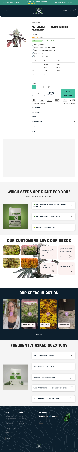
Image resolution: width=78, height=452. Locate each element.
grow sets (7, 421)
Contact (7, 432)
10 (43, 87)
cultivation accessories (10, 418)
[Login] (71, 10)
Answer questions (9, 423)
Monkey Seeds (36, 23)
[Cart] (74, 10)
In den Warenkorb (68, 93)
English (65, 10)
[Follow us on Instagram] (41, 421)
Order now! (39, 334)
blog (6, 426)
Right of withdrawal (23, 421)
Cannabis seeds (9, 416)
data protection (22, 418)
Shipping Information (24, 426)
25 (49, 87)
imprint (21, 416)
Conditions (21, 423)
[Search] (7, 10)
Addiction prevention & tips (10, 429)
